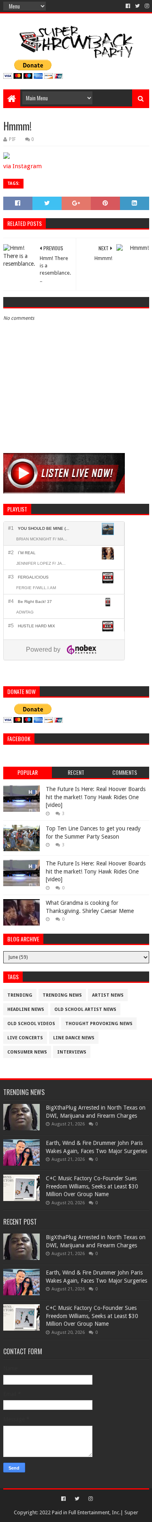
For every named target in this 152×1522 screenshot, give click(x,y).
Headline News (25, 1009)
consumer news (27, 1052)
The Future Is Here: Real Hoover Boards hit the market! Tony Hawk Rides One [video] (96, 797)
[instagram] (146, 6)
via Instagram (22, 166)
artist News (108, 995)
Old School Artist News (85, 1009)
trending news (62, 995)
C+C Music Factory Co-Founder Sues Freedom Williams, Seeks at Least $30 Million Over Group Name (92, 1186)
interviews (71, 1052)
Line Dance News (73, 1038)
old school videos (31, 1023)
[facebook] (128, 6)
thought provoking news (99, 1023)
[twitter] (137, 6)
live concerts (25, 1038)
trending (19, 995)
